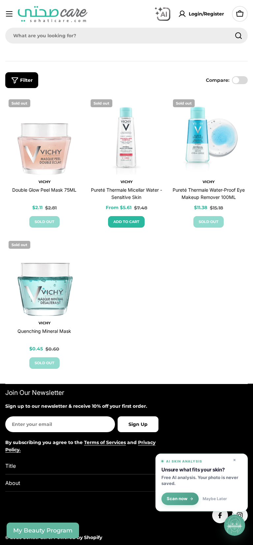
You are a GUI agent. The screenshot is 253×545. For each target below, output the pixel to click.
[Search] (238, 36)
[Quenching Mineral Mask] (44, 277)
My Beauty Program (42, 530)
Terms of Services (105, 442)
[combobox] (126, 36)
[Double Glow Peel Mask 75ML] (44, 135)
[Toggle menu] (9, 14)
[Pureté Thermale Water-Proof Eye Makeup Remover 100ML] (209, 135)
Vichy (44, 181)
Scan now (177, 498)
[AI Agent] (162, 14)
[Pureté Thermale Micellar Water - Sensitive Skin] (126, 135)
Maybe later (215, 499)
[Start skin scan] (234, 525)
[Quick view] (74, 110)
